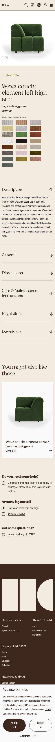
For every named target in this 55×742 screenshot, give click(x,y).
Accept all (14, 725)
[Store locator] (39, 5)
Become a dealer (16, 514)
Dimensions (12, 272)
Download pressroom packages (23, 508)
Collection (5, 665)
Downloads (12, 331)
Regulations (12, 313)
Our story (36, 626)
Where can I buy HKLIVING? (21, 534)
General (8, 255)
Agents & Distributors (10, 631)
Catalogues (6, 661)
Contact (5, 626)
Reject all (40, 725)
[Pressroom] (32, 5)
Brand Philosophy (39, 631)
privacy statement (28, 714)
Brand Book (36, 635)
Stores (4, 653)
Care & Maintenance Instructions (19, 293)
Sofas (12, 75)
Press (4, 657)
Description (12, 189)
